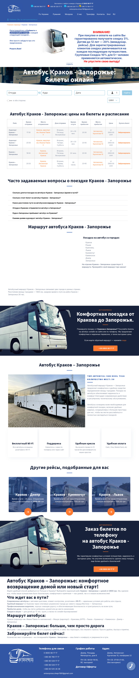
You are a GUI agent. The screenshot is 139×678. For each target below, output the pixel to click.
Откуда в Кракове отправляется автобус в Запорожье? (37, 208)
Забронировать (124, 132)
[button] (44, 14)
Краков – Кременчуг (69, 494)
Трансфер (90, 14)
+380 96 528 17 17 (72, 6)
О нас (79, 14)
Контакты (101, 14)
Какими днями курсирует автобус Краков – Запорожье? (37, 218)
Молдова (69, 14)
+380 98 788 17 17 (39, 6)
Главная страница (13, 25)
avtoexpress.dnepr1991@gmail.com (81, 9)
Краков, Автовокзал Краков (43, 153)
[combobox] (22, 92)
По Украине (43, 14)
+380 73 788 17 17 (87, 6)
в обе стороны (19, 100)
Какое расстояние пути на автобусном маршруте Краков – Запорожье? (44, 203)
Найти (127, 92)
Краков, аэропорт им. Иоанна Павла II (43, 132)
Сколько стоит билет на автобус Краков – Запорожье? (37, 198)
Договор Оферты (86, 666)
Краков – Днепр (28, 494)
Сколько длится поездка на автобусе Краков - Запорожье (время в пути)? (45, 193)
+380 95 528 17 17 (56, 6)
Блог (109, 14)
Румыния (56, 14)
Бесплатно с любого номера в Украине (74, 3)
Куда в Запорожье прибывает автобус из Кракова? (35, 213)
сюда (124, 340)
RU (114, 14)
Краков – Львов (111, 494)
